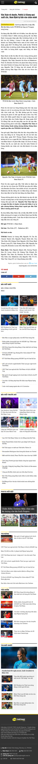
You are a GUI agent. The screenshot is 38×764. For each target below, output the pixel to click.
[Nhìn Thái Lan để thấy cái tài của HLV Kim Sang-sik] (28, 320)
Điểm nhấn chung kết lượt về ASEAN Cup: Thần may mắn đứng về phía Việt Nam (19, 342)
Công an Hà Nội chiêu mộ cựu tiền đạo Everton (17, 472)
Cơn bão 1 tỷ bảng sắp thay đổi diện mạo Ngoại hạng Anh (19, 381)
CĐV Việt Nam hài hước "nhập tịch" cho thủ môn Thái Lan (18, 556)
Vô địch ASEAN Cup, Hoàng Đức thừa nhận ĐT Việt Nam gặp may (18, 353)
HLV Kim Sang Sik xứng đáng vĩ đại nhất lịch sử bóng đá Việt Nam (19, 348)
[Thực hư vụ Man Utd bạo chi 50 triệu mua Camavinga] (7, 634)
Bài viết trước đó (8, 395)
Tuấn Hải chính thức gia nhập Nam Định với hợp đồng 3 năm (27, 412)
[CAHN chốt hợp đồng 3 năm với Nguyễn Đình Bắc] (28, 422)
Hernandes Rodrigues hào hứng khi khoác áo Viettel (19, 451)
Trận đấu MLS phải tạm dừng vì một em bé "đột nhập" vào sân (27, 310)
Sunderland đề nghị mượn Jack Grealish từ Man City (9, 309)
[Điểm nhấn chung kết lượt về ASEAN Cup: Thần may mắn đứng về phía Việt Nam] (7, 605)
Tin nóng (5, 534)
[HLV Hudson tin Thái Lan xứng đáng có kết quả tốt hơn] (9, 320)
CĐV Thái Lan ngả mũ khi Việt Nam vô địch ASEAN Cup (18, 370)
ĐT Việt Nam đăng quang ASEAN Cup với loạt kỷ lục (19, 358)
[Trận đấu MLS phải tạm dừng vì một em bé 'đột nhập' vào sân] (28, 300)
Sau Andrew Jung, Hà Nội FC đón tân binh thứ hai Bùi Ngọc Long (9, 412)
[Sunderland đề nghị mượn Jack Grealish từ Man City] (9, 300)
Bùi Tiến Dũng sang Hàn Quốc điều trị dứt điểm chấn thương (19, 477)
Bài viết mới (6, 284)
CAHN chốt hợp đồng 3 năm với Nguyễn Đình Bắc (28, 430)
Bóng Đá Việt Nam (15, 9)
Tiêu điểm (5, 590)
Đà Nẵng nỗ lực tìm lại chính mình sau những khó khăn (18, 482)
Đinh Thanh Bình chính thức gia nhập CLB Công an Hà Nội (18, 443)
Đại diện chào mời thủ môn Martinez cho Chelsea (17, 583)
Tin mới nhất (6, 645)
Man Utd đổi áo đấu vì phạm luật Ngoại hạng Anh (17, 551)
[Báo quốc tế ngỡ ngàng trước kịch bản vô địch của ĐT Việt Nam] (7, 539)
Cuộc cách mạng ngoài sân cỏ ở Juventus (15, 386)
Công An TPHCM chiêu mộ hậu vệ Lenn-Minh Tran (9, 430)
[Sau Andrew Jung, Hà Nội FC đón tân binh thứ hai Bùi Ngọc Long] (9, 403)
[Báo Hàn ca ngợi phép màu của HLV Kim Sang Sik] (7, 705)
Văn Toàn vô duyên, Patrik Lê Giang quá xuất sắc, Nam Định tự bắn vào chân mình (19, 15)
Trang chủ (4, 9)
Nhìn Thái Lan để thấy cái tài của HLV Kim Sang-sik (28, 328)
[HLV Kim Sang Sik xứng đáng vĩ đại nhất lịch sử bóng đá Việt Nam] (7, 595)
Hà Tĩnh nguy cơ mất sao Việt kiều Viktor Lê (16, 447)
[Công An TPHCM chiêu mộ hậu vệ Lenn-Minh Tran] (9, 422)
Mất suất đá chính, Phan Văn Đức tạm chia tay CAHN (19, 455)
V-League (25, 9)
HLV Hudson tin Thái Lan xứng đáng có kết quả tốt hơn (9, 329)
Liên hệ (5, 758)
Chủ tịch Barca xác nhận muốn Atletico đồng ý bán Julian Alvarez (17, 572)
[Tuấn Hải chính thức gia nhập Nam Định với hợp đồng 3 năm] (28, 403)
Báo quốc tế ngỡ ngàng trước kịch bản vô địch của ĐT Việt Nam (19, 376)
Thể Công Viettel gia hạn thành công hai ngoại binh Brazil (19, 461)
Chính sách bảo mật (18, 758)
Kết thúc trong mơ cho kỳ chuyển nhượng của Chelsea (25, 622)
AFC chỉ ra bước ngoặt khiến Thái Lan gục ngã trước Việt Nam (19, 364)
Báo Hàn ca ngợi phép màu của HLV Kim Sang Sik (18, 338)
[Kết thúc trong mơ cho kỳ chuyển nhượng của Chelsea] (7, 624)
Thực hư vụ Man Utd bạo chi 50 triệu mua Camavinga (24, 632)
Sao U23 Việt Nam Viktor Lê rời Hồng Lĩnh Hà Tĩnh (18, 438)
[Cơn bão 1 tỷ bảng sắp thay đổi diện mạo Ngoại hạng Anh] (7, 615)
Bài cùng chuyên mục (8, 289)
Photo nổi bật (7, 491)
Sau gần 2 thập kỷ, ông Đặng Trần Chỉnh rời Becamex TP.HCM (19, 467)
